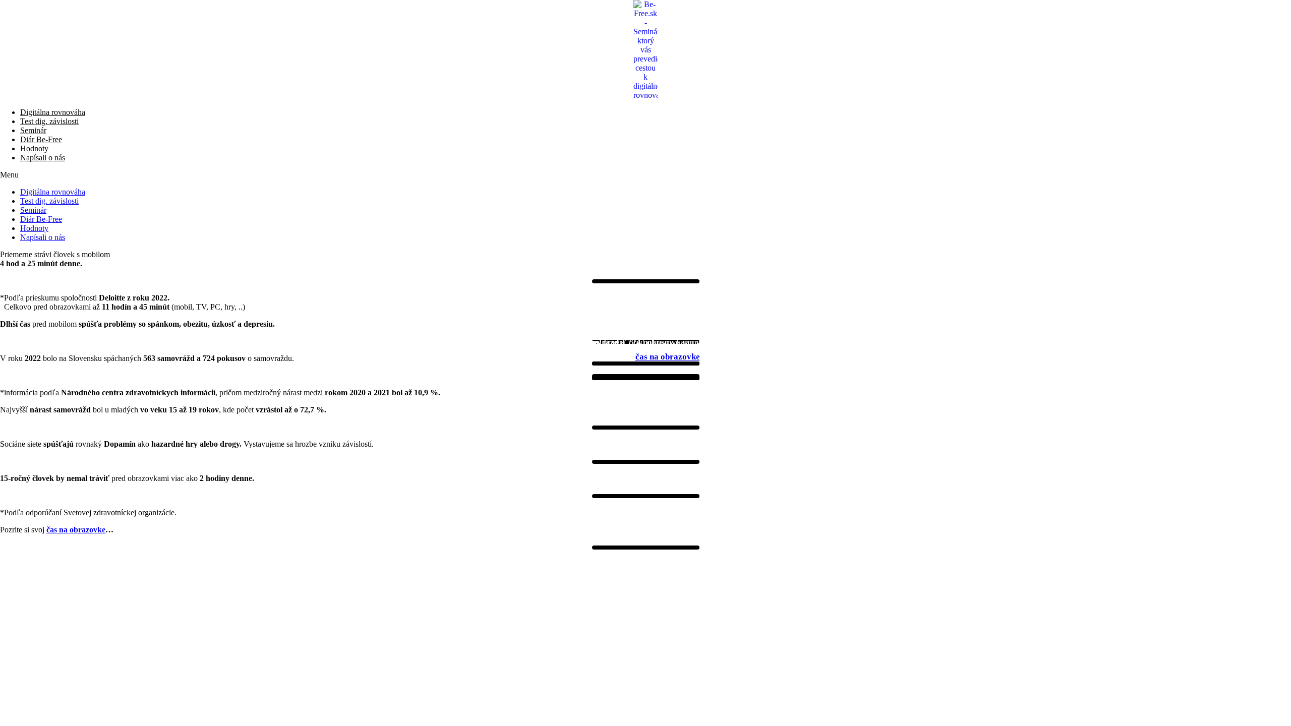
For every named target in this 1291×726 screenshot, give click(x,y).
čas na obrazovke (667, 356)
